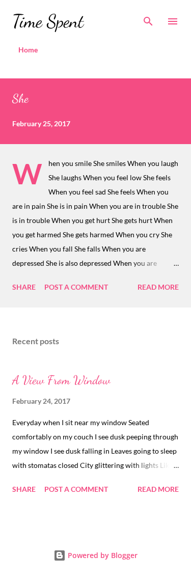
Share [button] (24, 287)
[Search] (148, 18)
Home (28, 49)
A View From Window (61, 380)
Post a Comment (76, 287)
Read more (158, 287)
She (20, 98)
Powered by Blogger (102, 555)
